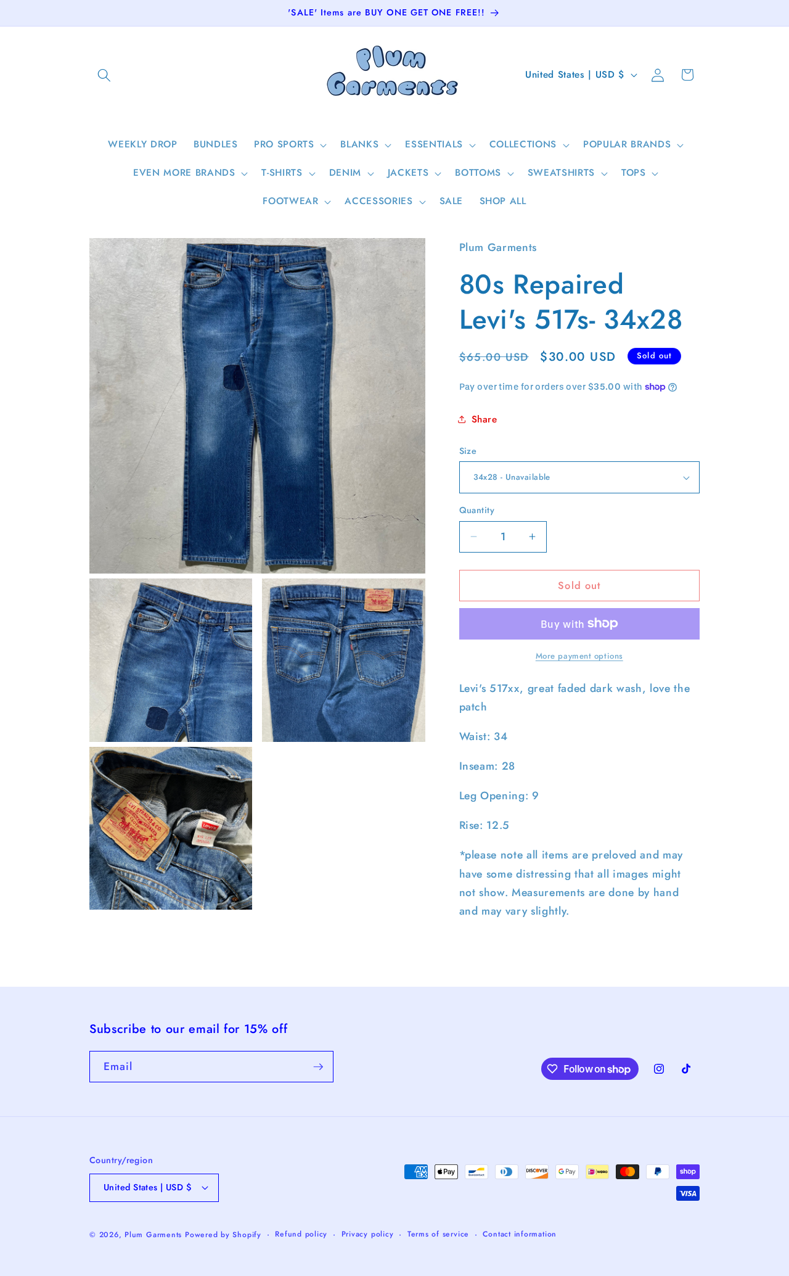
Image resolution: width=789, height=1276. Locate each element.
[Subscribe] (318, 1067)
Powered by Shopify (223, 1234)
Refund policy (301, 1234)
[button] (104, 74)
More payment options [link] (579, 656)
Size (468, 451)
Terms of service (438, 1234)
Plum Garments (153, 1234)
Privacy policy (367, 1234)
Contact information (520, 1234)
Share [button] (484, 419)
